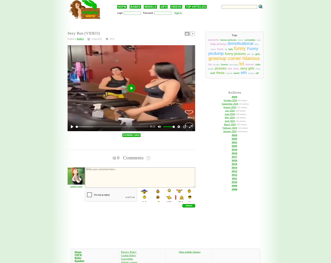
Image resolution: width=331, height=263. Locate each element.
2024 (234, 97)
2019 (234, 149)
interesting (233, 65)
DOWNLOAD (131, 135)
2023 (234, 135)
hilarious (251, 58)
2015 (234, 164)
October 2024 (230, 100)
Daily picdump (218, 44)
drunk (213, 49)
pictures (221, 68)
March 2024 (230, 124)
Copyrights (127, 258)
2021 (234, 142)
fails (230, 49)
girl (253, 54)
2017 (234, 157)
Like (187, 33)
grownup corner (224, 58)
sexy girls (247, 68)
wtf (257, 73)
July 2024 (230, 110)
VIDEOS (176, 6)
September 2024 (230, 104)
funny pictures (235, 54)
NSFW (122, 6)
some (258, 69)
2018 (234, 153)
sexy (236, 68)
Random (79, 260)
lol (241, 63)
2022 (234, 139)
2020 (234, 146)
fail (226, 49)
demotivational (240, 43)
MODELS (150, 6)
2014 (234, 167)
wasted (229, 73)
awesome (213, 40)
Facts (220, 49)
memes (249, 64)
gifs (248, 54)
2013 (234, 171)
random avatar (76, 186)
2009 (234, 185)
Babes (78, 257)
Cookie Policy (128, 255)
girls (257, 54)
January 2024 (230, 131)
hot (210, 64)
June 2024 (230, 114)
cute (258, 40)
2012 (234, 175)
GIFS (164, 6)
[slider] (112, 126)
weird (236, 73)
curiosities (249, 40)
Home (78, 252)
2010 (234, 182)
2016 (234, 160)
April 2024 (230, 121)
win (244, 72)
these (220, 73)
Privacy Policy (129, 252)
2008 (234, 189)
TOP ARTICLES (196, 6)
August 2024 (229, 107)
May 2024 (230, 117)
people (210, 69)
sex (230, 68)
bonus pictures (228, 40)
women (251, 73)
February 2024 (230, 128)
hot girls (216, 65)
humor (224, 64)
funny (240, 48)
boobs (240, 40)
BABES (135, 6)
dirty (256, 44)
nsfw (257, 64)
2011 (234, 178)
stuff (212, 73)
